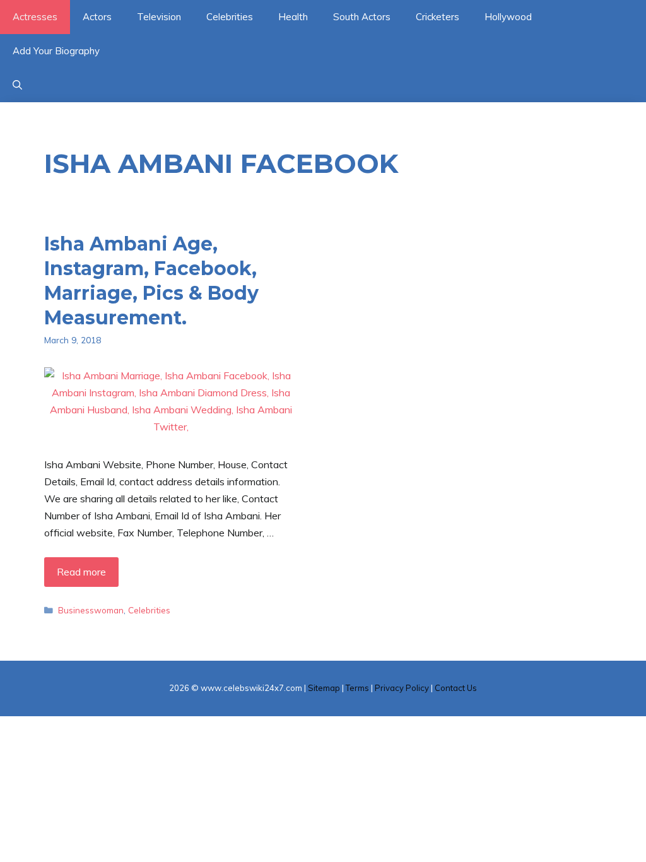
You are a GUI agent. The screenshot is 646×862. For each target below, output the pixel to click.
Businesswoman (91, 610)
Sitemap (324, 688)
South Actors (362, 17)
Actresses (35, 17)
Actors (97, 17)
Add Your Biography (56, 51)
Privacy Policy (402, 688)
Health (293, 17)
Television (159, 17)
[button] (17, 85)
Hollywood (508, 17)
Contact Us (456, 688)
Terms (357, 688)
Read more (81, 571)
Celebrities (229, 17)
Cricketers (437, 17)
